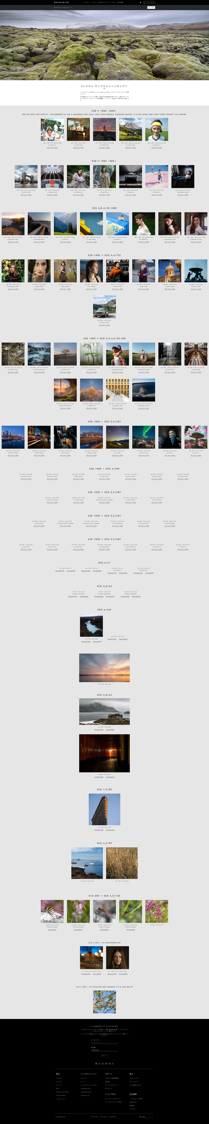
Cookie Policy (112, 1116)
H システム (59, 1085)
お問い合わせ (133, 1102)
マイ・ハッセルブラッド (111, 1085)
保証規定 (107, 1081)
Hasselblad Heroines (86, 1092)
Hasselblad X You (85, 1095)
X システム (59, 1078)
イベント (83, 1081)
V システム (59, 1081)
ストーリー (83, 1078)
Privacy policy (103, 1116)
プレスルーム (133, 1109)
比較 (57, 1088)
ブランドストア (134, 1081)
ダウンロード (108, 1088)
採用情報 (132, 1105)
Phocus (114, 98)
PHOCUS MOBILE (60, 1095)
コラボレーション (60, 1099)
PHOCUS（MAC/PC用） (62, 1092)
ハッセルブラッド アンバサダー (89, 1085)
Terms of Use (94, 1116)
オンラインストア (149, 2)
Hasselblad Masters (86, 1088)
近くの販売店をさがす (135, 1085)
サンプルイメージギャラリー (112, 1098)
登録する (104, 1055)
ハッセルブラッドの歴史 (136, 1098)
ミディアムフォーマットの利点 (113, 1102)
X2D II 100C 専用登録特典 (112, 1078)
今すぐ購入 (151, 7)
